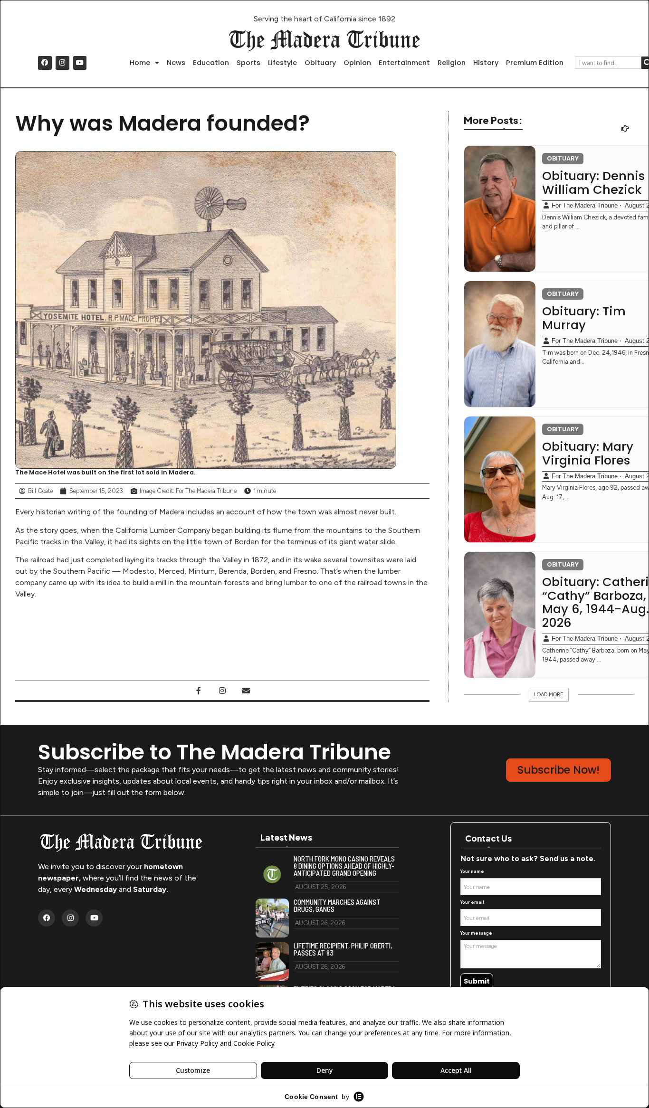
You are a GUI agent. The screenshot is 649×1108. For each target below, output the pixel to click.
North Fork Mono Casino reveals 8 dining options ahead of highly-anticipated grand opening (344, 866)
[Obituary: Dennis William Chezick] (499, 209)
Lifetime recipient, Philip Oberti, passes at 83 (343, 949)
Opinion (357, 62)
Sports (248, 62)
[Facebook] (45, 63)
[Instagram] (62, 63)
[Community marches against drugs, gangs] (272, 918)
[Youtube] (80, 63)
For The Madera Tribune (585, 205)
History (485, 62)
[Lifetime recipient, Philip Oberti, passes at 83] (272, 961)
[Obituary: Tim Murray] (499, 344)
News (176, 62)
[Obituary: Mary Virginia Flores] (499, 479)
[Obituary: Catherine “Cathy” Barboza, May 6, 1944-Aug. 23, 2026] (499, 615)
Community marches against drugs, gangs (337, 906)
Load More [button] (548, 694)
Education (211, 62)
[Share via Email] (246, 690)
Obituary (320, 62)
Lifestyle (282, 62)
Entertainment (404, 62)
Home (140, 62)
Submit (477, 981)
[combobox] (608, 63)
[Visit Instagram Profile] (222, 690)
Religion (452, 62)
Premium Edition (534, 62)
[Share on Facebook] (198, 690)
